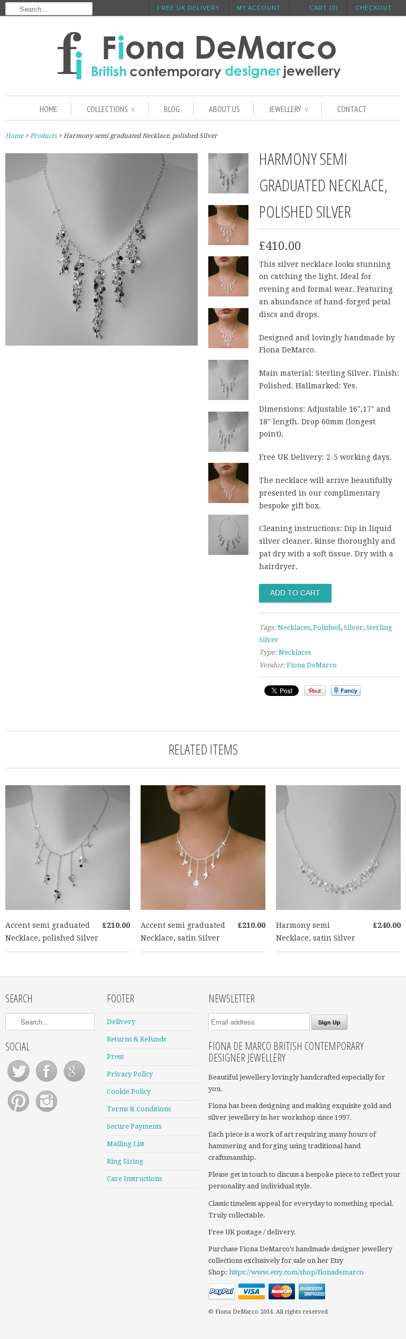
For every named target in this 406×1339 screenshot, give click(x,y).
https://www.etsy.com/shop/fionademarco (296, 1272)
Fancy (346, 690)
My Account (259, 8)
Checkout (373, 8)
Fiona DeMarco (312, 665)
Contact (352, 109)
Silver (353, 627)
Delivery (121, 1022)
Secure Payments (134, 1126)
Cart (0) (323, 8)
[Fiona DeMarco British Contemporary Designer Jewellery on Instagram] (46, 1112)
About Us (224, 109)
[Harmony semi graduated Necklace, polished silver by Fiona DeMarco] (101, 343)
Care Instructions (134, 1179)
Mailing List (125, 1144)
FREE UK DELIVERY (188, 8)
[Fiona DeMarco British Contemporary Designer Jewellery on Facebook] (47, 1082)
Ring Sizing (125, 1161)
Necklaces (294, 627)
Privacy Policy (130, 1074)
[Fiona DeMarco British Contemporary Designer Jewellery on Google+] (74, 1082)
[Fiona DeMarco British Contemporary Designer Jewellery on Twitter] (19, 1082)
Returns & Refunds (136, 1039)
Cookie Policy (129, 1091)
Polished (326, 627)
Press (115, 1057)
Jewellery (288, 109)
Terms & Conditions (139, 1109)
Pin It (315, 690)
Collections (111, 109)
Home (49, 109)
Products (43, 136)
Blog (172, 109)
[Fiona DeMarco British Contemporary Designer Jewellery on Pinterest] (19, 1112)
